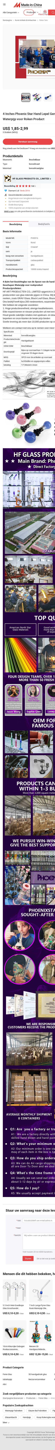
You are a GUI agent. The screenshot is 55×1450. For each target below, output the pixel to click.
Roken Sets (43, 20)
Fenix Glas (7, 1374)
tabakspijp (7, 1379)
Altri (4, 1384)
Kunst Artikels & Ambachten (25, 20)
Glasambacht (11, 1417)
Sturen (28, 1258)
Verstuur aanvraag (27, 141)
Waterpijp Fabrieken (13, 1410)
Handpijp (27, 1417)
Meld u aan (9, 211)
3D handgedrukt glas (37, 1374)
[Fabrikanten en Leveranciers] (27, 5)
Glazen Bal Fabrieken (37, 1410)
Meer (5, 1422)
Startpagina (7, 20)
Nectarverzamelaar (36, 1379)
